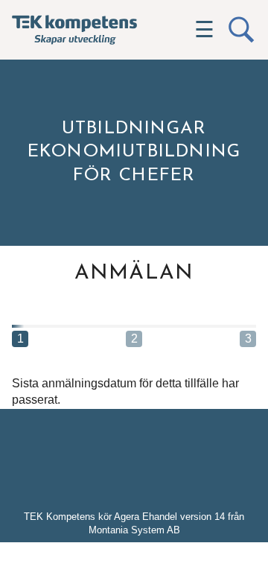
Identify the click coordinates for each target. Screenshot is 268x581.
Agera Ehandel (145, 516)
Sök (241, 30)
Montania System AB (134, 530)
